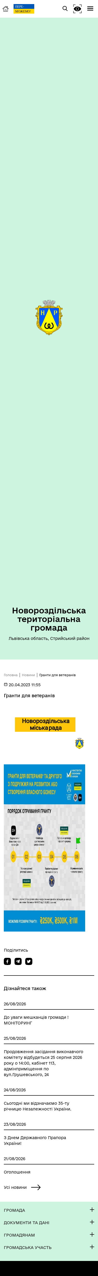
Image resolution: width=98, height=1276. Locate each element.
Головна (11, 675)
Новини (28, 675)
